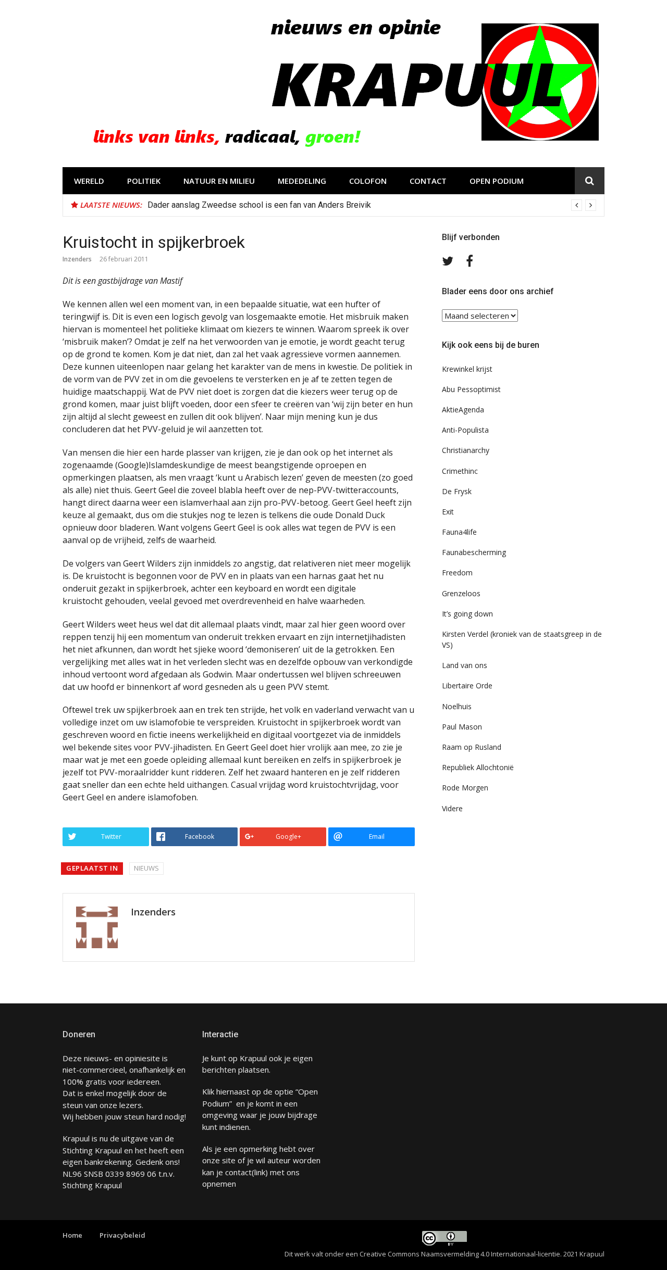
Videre (452, 808)
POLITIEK (143, 180)
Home (72, 1235)
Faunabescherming (474, 552)
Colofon (368, 180)
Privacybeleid (122, 1235)
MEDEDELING (302, 180)
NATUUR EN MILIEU (219, 180)
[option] (371, 205)
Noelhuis (457, 706)
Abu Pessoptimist (471, 389)
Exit (448, 512)
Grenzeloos (461, 593)
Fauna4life (459, 532)
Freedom (457, 572)
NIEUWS (146, 868)
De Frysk (457, 491)
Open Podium (497, 180)
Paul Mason (462, 727)
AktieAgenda (463, 409)
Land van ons (464, 665)
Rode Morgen (465, 788)
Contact (428, 180)
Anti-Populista (465, 430)
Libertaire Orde (467, 685)
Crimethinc (460, 471)
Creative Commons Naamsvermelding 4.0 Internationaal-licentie (460, 1254)
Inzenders (77, 259)
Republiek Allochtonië (478, 767)
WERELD (89, 180)
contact (238, 1172)
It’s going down (467, 614)
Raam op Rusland (471, 747)
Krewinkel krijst (467, 369)
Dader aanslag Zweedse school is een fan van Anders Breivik (259, 205)
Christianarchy (465, 450)
